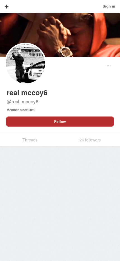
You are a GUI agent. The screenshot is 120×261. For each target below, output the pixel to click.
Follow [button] (60, 121)
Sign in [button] (109, 6)
